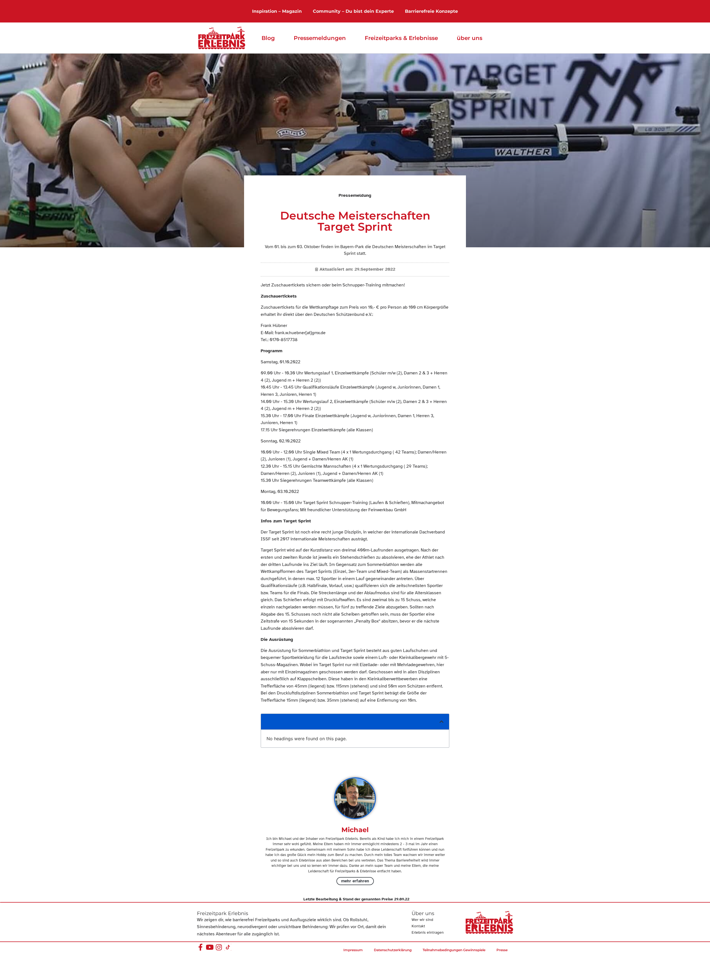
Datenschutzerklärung (393, 950)
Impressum (353, 950)
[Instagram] (218, 947)
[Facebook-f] (200, 947)
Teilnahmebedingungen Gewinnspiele (454, 950)
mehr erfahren (355, 880)
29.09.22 (401, 899)
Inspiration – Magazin (277, 11)
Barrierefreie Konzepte (431, 11)
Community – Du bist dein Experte (353, 11)
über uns (469, 38)
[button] (441, 721)
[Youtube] (209, 947)
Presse (502, 950)
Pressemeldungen (320, 38)
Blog (268, 38)
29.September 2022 (374, 269)
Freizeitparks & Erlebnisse (401, 38)
